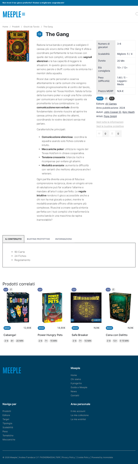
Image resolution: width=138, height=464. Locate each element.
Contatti (75, 395)
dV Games (111, 103)
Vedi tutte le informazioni (109, 121)
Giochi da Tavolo (31, 26)
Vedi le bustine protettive (110, 126)
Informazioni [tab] (63, 238)
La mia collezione (80, 415)
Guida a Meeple (79, 387)
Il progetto (76, 383)
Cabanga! (10, 335)
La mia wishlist (78, 419)
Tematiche (8, 435)
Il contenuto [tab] (13, 238)
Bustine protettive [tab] (38, 238)
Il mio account (78, 411)
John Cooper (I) (112, 112)
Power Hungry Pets (50, 335)
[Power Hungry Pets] (52, 307)
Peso (5, 431)
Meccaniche (9, 439)
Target (6, 419)
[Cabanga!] (18, 307)
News (74, 391)
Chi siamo (76, 379)
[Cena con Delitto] (120, 307)
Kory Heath (129, 112)
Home (5, 26)
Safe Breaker (80, 335)
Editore (6, 415)
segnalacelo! (58, 3)
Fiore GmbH (110, 116)
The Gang (48, 26)
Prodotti (16, 26)
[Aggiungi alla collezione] (112, 133)
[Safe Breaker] (86, 307)
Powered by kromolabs (102, 457)
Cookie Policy (83, 457)
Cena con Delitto (117, 335)
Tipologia (7, 423)
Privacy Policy (68, 457)
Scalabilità (8, 427)
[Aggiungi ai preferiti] (99, 133)
